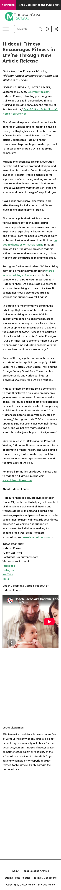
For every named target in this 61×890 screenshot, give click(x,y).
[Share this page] (56, 29)
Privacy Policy (46, 884)
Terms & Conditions (45, 877)
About (15, 870)
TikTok (6, 578)
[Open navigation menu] (6, 29)
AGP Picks (8, 5)
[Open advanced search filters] (47, 29)
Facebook (9, 565)
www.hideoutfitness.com (17, 480)
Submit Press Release (17, 877)
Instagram (9, 570)
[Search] (40, 29)
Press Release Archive (36, 870)
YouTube (8, 574)
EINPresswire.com (38, 91)
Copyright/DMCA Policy (20, 884)
